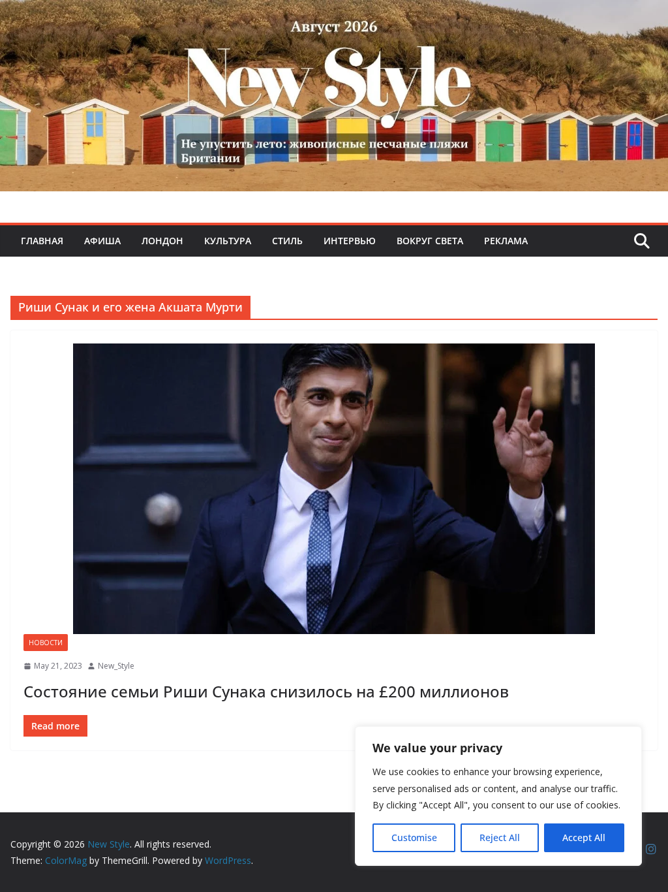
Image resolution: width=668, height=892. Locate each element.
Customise (414, 837)
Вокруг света (430, 240)
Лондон (162, 240)
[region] (498, 796)
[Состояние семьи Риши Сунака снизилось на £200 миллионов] (334, 488)
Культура (227, 240)
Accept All (583, 837)
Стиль (287, 240)
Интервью (350, 240)
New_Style (116, 665)
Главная (42, 240)
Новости (46, 642)
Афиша (102, 240)
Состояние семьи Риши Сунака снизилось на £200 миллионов (266, 691)
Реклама (506, 240)
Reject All (499, 837)
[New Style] (334, 14)
